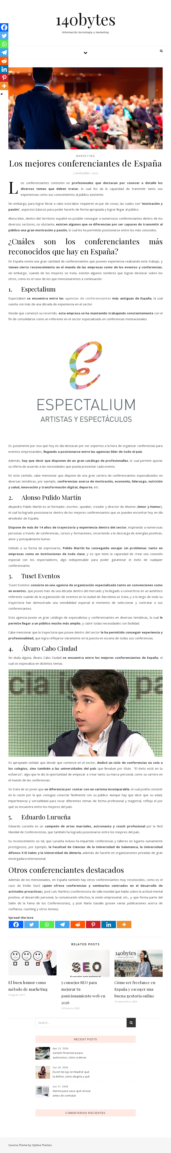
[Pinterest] (93, 924)
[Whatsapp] (47, 924)
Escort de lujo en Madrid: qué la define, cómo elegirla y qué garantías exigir (71, 1074)
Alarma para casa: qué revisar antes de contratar (72, 1093)
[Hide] (1, 94)
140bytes (85, 19)
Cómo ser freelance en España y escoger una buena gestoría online (135, 989)
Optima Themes (42, 1145)
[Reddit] (77, 924)
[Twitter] (31, 924)
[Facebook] (16, 924)
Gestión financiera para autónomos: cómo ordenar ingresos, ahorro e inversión (70, 1055)
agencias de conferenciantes (88, 298)
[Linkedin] (108, 924)
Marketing (85, 156)
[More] (124, 924)
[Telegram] (62, 924)
